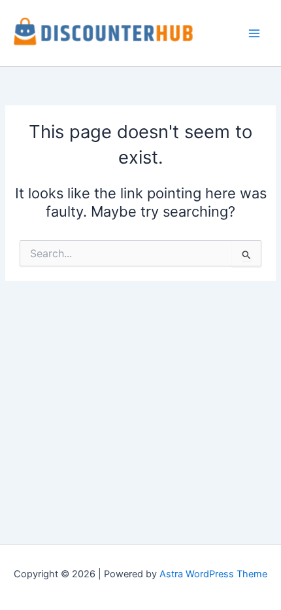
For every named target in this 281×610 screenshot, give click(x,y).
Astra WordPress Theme (213, 574)
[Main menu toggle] (254, 33)
